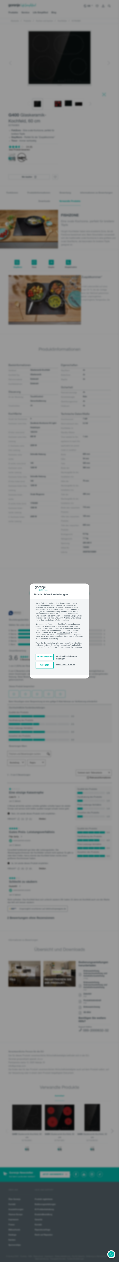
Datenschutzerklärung (49, 639)
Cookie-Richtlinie (63, 633)
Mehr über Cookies (65, 665)
